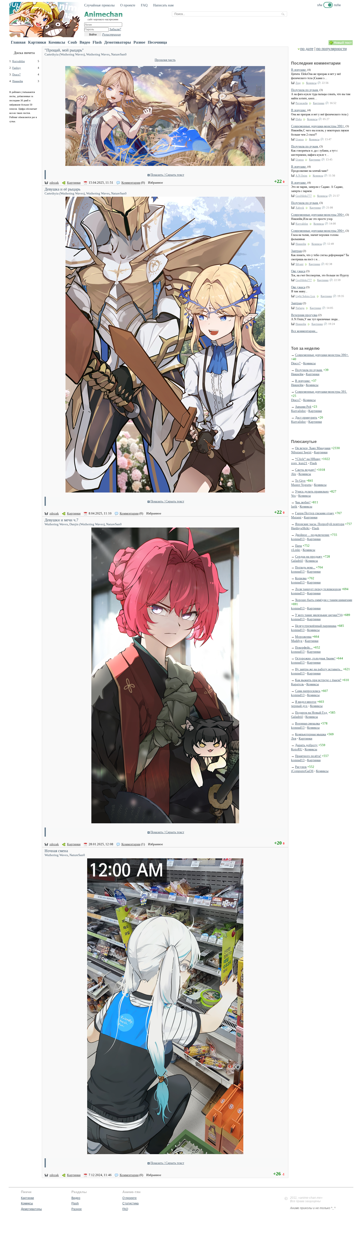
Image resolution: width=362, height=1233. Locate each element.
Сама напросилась (307, 691)
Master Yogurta (301, 485)
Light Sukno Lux (305, 296)
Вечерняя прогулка (304, 315)
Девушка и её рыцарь (62, 189)
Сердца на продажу (308, 556)
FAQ (144, 5)
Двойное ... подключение (312, 535)
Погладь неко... (305, 567)
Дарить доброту (306, 745)
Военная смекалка (307, 723)
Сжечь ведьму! (305, 470)
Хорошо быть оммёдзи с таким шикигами (323, 600)
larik (294, 506)
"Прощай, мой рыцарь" (64, 50)
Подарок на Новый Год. (311, 712)
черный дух (299, 706)
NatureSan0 (119, 54)
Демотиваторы (117, 42)
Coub (72, 42)
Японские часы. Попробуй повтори (319, 524)
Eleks (299, 119)
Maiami (296, 517)
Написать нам (163, 5)
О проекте (127, 5)
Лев (293, 738)
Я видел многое (305, 702)
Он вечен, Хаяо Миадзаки (312, 448)
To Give (300, 480)
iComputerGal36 (302, 771)
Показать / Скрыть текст (167, 174)
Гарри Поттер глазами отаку (314, 513)
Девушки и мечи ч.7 (61, 520)
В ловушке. (299, 69)
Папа (298, 545)
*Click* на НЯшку (308, 459)
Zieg (298, 82)
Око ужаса (298, 271)
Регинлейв (302, 103)
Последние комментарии (316, 63)
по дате (306, 48)
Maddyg (296, 641)
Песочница (157, 42)
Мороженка (303, 636)
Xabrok (300, 207)
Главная (18, 42)
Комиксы (57, 42)
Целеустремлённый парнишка (315, 626)
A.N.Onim (301, 175)
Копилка (301, 578)
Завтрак (296, 251)
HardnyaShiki (300, 528)
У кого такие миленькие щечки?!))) (319, 615)
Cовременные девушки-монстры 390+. (318, 126)
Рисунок (301, 767)
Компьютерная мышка (310, 734)
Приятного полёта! (308, 756)
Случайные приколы (99, 5)
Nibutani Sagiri (301, 452)
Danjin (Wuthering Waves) (87, 524)
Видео (85, 42)
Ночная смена (56, 851)
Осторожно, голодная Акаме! (315, 658)
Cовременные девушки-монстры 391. (321, 391)
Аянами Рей (303, 406)
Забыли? (115, 29)
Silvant (299, 264)
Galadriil (297, 561)
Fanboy (16, 67)
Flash (97, 42)
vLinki (295, 550)
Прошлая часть (165, 60)
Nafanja (300, 307)
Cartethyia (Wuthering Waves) (65, 54)
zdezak (54, 182)
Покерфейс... (304, 647)
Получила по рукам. (305, 90)
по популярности (331, 48)
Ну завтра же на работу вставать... (318, 669)
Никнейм (17, 81)
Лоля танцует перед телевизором (318, 589)
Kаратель (297, 684)
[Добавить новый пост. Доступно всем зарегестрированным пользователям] (341, 44)
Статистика (130, 1203)
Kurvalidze (18, 61)
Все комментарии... (304, 331)
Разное (139, 42)
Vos (293, 495)
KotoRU (296, 749)
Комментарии (130, 182)
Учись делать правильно (312, 491)
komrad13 (298, 539)
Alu (293, 474)
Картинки (37, 42)
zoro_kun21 (299, 463)
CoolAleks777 (304, 195)
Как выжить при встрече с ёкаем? (318, 680)
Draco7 (16, 74)
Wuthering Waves (98, 54)
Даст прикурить (306, 417)
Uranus (300, 139)
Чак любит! (303, 502)
